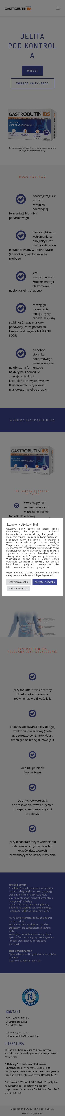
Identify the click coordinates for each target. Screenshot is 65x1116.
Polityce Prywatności (44, 575)
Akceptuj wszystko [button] (45, 581)
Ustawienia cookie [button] (18, 581)
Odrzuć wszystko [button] (18, 588)
